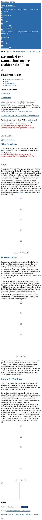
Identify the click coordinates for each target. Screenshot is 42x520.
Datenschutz (37, 514)
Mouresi (3, 150)
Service (3, 4)
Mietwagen (13, 24)
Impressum (27, 514)
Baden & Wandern (11, 85)
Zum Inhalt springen (8, 2)
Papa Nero (30, 120)
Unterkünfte (10, 20)
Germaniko (6, 98)
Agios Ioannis (20, 192)
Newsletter (16, 4)
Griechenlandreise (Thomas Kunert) (18, 511)
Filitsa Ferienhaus (9, 144)
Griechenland (21, 51)
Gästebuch (9, 4)
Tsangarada (33, 420)
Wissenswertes (10, 83)
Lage (7, 81)
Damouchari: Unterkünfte (14, 79)
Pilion (29, 51)
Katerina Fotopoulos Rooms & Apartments (20, 116)
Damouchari (36, 51)
